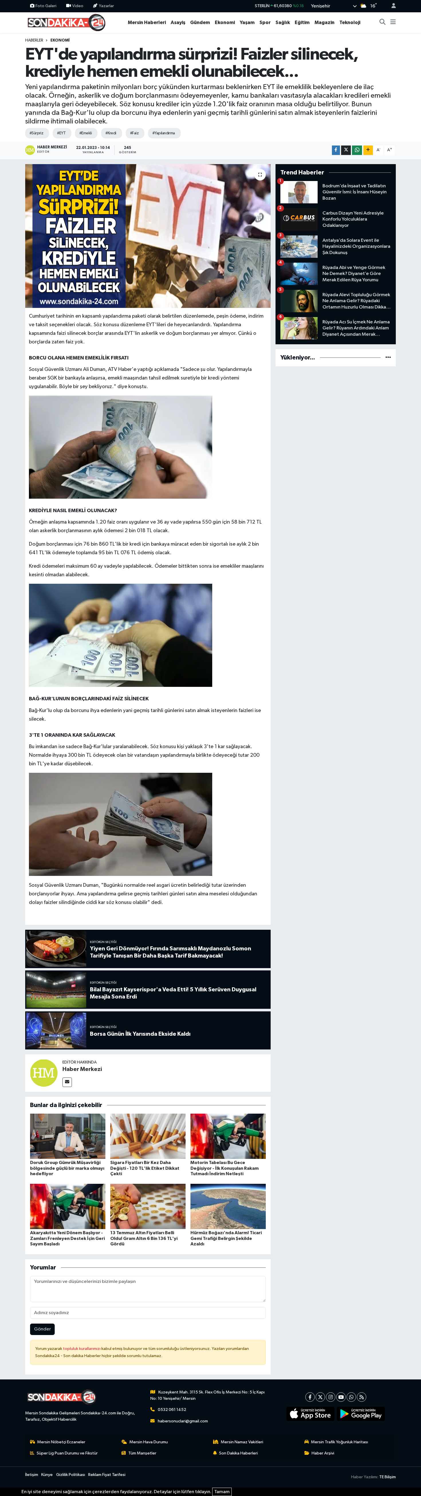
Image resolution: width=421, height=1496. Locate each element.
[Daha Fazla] (368, 150)
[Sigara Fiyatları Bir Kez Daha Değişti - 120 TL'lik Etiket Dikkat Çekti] (148, 1136)
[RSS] (361, 1397)
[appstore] (310, 1414)
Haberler (34, 40)
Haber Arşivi (323, 1453)
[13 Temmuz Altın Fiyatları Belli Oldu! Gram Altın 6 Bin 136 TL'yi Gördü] (148, 1206)
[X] (320, 1397)
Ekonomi (225, 22)
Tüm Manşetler (142, 1453)
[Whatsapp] (351, 1397)
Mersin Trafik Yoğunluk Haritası (339, 1442)
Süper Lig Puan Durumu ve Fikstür (67, 1453)
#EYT (61, 133)
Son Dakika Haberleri (238, 1453)
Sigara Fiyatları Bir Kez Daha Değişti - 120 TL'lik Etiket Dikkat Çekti (144, 1168)
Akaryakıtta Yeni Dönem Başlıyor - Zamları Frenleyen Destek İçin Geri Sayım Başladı (67, 1238)
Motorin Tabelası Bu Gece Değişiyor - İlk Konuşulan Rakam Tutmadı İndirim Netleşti (224, 1168)
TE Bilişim (387, 1477)
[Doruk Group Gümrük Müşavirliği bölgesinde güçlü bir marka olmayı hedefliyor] (67, 1136)
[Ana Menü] (393, 22)
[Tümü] (388, 357)
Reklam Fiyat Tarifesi (106, 1475)
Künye (47, 1475)
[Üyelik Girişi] (391, 6)
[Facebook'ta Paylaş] (336, 150)
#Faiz (134, 133)
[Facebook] (310, 1397)
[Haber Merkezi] (44, 1072)
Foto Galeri (46, 6)
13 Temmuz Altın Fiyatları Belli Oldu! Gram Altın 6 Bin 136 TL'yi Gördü (144, 1238)
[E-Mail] (67, 1082)
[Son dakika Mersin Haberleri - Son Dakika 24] (68, 22)
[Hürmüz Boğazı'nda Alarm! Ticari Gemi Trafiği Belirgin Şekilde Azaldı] (228, 1206)
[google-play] (361, 1414)
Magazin (324, 22)
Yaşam (247, 22)
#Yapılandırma (163, 133)
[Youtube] (341, 1397)
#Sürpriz (36, 133)
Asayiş (178, 22)
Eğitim (302, 22)
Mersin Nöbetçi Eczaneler (61, 1442)
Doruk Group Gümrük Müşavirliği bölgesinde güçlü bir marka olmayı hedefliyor (67, 1168)
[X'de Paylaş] (346, 150)
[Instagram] (330, 1397)
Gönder (42, 1329)
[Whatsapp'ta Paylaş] (357, 150)
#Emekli (85, 133)
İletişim (31, 1475)
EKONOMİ (60, 40)
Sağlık (283, 22)
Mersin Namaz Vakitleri (242, 1442)
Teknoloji (349, 22)
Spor (265, 22)
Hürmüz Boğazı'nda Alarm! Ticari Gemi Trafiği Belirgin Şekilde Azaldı (226, 1238)
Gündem (200, 22)
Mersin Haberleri (147, 22)
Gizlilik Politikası (70, 1475)
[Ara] (382, 22)
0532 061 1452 (172, 1409)
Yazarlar (106, 6)
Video (77, 6)
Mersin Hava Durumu (148, 1442)
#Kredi (110, 133)
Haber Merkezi (82, 1069)
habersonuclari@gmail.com (183, 1421)
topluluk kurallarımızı (82, 1348)
